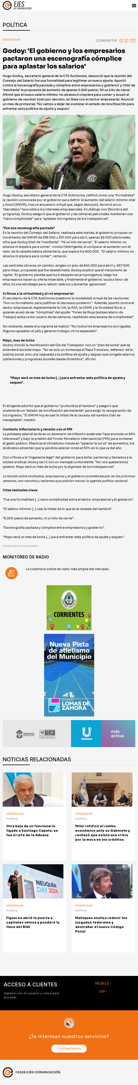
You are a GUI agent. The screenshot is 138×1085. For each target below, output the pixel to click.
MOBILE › (103, 983)
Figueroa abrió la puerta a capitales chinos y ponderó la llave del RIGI (33, 922)
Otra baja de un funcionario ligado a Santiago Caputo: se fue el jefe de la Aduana (32, 830)
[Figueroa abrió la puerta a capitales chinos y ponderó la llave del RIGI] (34, 881)
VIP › (103, 991)
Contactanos (69, 1048)
